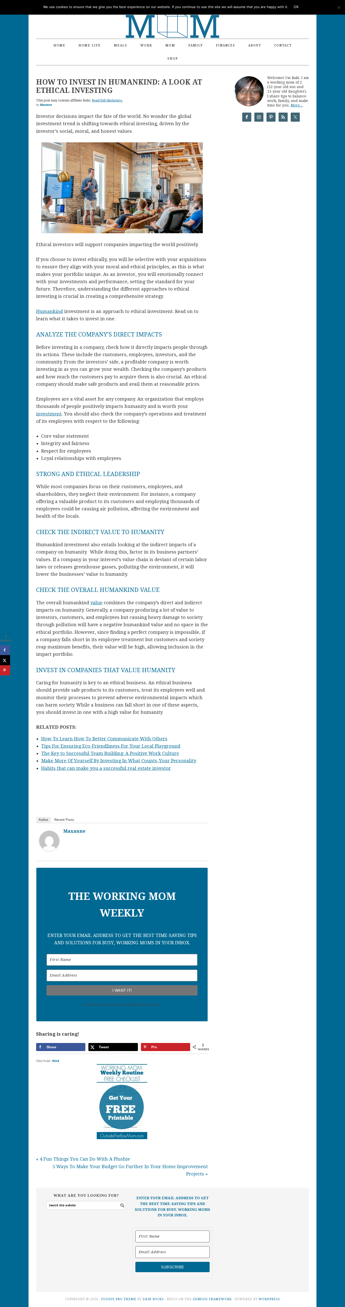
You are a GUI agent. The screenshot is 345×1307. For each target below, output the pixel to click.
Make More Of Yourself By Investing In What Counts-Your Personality (118, 760)
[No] (338, 7)
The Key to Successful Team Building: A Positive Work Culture (110, 753)
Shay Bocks (153, 1299)
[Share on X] (5, 660)
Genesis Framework (212, 1299)
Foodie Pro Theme (118, 1299)
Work (55, 1061)
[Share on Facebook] (5, 650)
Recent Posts (64, 820)
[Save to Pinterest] (5, 670)
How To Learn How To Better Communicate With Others (104, 738)
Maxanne (74, 831)
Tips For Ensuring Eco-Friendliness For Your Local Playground (110, 746)
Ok (296, 7)
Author (43, 820)
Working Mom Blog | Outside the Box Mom (172, 16)
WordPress (269, 1299)
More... (297, 105)
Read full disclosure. (107, 100)
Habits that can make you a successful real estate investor (106, 768)
